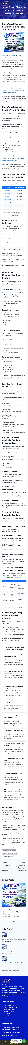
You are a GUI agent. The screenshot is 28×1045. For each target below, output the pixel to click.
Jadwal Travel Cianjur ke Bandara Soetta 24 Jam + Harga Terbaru (21, 866)
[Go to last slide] (4, 901)
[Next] (24, 901)
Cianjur (13, 55)
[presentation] (14, 895)
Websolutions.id (14, 1043)
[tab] (13, 921)
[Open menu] (25, 3)
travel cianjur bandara (8, 856)
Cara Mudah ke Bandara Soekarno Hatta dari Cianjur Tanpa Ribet (7, 866)
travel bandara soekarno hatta (10, 853)
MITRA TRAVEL (10, 16)
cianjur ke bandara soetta (9, 847)
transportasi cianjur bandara (9, 850)
